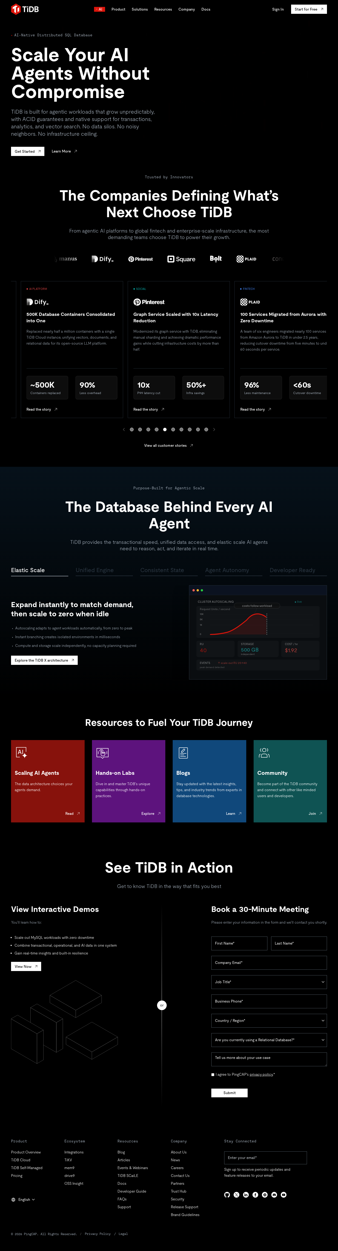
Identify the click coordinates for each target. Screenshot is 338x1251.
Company (186, 9)
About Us (179, 1152)
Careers (177, 1168)
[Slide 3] (148, 429)
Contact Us (180, 1175)
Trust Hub (178, 1191)
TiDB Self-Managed (27, 1168)
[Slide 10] (206, 429)
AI (100, 9)
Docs (205, 9)
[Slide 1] (132, 429)
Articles (123, 1160)
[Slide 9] (198, 429)
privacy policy (261, 1074)
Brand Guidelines (185, 1215)
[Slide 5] (165, 429)
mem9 (69, 1168)
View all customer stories (165, 445)
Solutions (140, 9)
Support (124, 1207)
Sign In (278, 9)
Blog (121, 1152)
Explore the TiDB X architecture (41, 660)
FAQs (122, 1199)
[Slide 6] (173, 429)
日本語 (20, 1209)
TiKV (68, 1160)
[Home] (25, 9)
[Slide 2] (140, 429)
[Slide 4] (156, 429)
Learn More (61, 151)
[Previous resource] (124, 429)
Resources (163, 9)
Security (177, 1199)
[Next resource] (214, 429)
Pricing (16, 1175)
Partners (177, 1183)
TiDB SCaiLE (127, 1175)
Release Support (184, 1207)
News (175, 1160)
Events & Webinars (132, 1168)
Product (118, 9)
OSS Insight (73, 1183)
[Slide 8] (190, 429)
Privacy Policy (98, 1234)
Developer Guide (131, 1191)
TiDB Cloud (20, 1160)
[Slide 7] (181, 429)
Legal (123, 1234)
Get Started (25, 151)
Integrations (74, 1152)
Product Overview (26, 1152)
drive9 (69, 1175)
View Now (23, 966)
